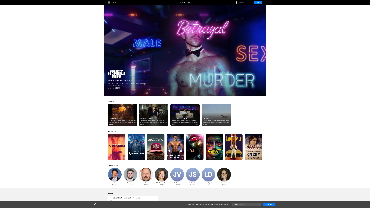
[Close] (95, 204)
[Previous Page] (106, 147)
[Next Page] (264, 147)
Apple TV (181, 2)
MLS (190, 2)
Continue (269, 204)
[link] (112, 131)
